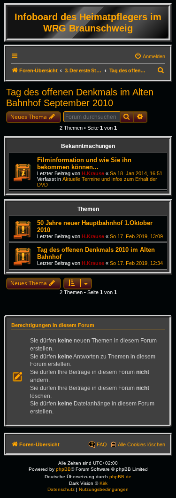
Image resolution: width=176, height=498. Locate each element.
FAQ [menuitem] (102, 444)
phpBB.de (120, 476)
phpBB (63, 469)
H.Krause (93, 173)
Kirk (103, 483)
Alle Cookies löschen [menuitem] (141, 444)
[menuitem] (149, 56)
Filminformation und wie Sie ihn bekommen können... (84, 163)
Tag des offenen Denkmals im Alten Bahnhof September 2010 (79, 97)
